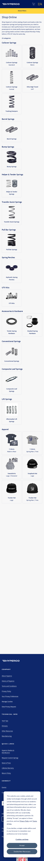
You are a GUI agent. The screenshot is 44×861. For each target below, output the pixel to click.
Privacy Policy (6, 691)
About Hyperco (7, 676)
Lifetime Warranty (8, 768)
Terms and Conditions (9, 686)
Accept (22, 845)
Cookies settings (22, 839)
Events (4, 787)
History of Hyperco (8, 681)
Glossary (5, 726)
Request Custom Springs (10, 758)
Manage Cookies (7, 701)
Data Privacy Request (9, 707)
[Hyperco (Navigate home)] (11, 660)
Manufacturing (7, 736)
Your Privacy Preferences (10, 696)
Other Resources (7, 731)
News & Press (6, 763)
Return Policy (6, 773)
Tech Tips (5, 721)
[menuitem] (11, 4)
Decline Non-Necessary (22, 851)
